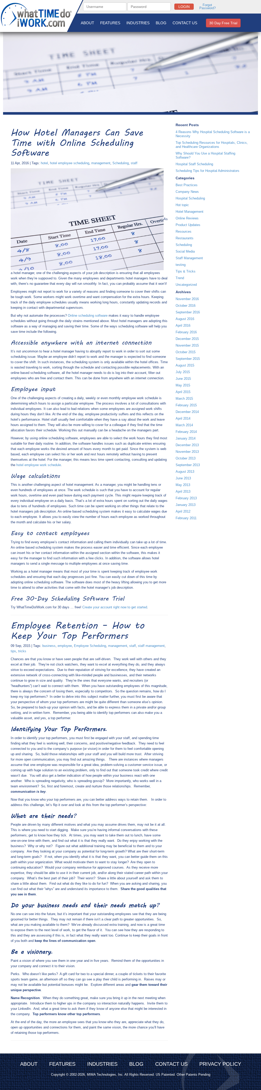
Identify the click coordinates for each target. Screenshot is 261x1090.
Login (184, 7)
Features (110, 23)
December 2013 (187, 445)
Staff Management (189, 258)
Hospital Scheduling (190, 198)
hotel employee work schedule (38, 465)
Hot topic (182, 205)
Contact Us (185, 23)
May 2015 (183, 385)
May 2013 (183, 485)
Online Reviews (187, 218)
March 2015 (184, 398)
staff (134, 163)
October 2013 (185, 458)
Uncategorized (186, 285)
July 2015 (183, 372)
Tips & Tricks (185, 271)
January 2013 (185, 505)
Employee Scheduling (90, 646)
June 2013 (183, 478)
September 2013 (188, 465)
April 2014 (183, 418)
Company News (187, 192)
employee (65, 646)
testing (181, 265)
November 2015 (187, 345)
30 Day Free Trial (223, 23)
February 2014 (186, 432)
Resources (183, 231)
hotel (44, 163)
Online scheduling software (88, 315)
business (49, 646)
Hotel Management (189, 212)
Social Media (185, 251)
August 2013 (185, 471)
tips (13, 651)
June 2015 (183, 379)
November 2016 (187, 299)
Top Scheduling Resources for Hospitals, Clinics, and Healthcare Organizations (212, 145)
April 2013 (183, 491)
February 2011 (186, 518)
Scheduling (120, 163)
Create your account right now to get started (114, 607)
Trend (180, 278)
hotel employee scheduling (69, 163)
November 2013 (187, 452)
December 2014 (187, 412)
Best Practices (187, 185)
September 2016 (188, 312)
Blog (161, 23)
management (100, 163)
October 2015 (185, 352)
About (87, 23)
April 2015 (183, 392)
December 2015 (187, 339)
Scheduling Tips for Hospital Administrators (207, 171)
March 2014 (184, 425)
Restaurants (184, 238)
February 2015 (186, 405)
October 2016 (185, 305)
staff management (151, 646)
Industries (138, 23)
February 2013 (186, 498)
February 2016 (186, 332)
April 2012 (183, 511)
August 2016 (185, 319)
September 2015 (188, 359)
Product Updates (188, 225)
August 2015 (185, 365)
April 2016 (183, 325)
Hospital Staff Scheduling (194, 164)
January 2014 (185, 438)
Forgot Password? (207, 7)
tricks (22, 651)
